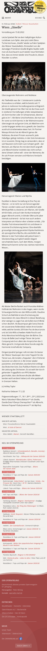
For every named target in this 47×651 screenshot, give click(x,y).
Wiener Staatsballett (30, 24)
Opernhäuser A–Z (8, 610)
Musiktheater (7, 606)
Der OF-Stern (20, 613)
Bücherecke (21, 610)
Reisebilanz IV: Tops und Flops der (22, 519)
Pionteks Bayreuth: (19, 555)
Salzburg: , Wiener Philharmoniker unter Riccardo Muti (24, 515)
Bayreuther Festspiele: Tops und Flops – (20, 468)
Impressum (6, 634)
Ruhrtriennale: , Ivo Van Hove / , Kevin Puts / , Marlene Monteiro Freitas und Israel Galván (23, 483)
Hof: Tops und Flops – (21, 495)
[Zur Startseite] (23, 7)
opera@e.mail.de (15, 593)
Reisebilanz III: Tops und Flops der (22, 537)
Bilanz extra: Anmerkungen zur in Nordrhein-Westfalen (21, 530)
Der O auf (10, 638)
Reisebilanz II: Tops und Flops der (21, 549)
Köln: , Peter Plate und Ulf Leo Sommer (24, 559)
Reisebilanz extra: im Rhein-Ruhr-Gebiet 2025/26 (23, 507)
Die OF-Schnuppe (8, 617)
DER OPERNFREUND (10, 580)
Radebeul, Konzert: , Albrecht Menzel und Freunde (24, 452)
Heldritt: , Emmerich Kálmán (21, 526)
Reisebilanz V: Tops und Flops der (21, 475)
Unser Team (6, 630)
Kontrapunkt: (23, 544)
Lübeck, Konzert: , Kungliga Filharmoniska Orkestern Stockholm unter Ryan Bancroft (23, 461)
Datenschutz (17, 634)
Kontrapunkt (22, 617)
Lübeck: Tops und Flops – (22, 488)
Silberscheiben (7, 613)
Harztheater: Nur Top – (24, 456)
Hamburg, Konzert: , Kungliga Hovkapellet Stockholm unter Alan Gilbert (22, 502)
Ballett (18, 24)
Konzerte (17, 606)
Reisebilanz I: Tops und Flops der (21, 563)
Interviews (27, 606)
